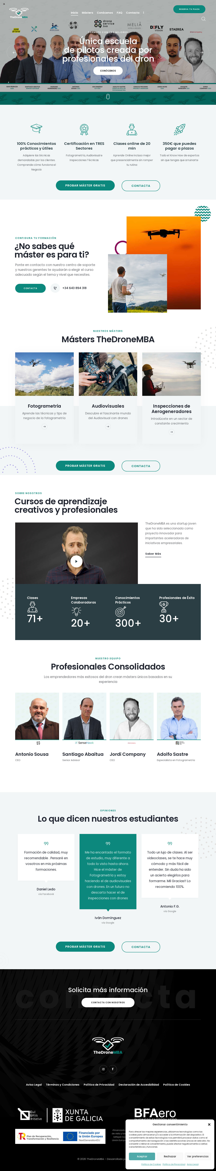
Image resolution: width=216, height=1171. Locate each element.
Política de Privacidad (174, 1164)
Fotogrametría (44, 406)
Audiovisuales (108, 406)
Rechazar (170, 1156)
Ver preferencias (198, 1156)
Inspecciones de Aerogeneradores (172, 408)
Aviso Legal (193, 1164)
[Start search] (203, 19)
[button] (209, 1124)
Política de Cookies (151, 1164)
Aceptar (142, 1156)
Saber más (153, 554)
